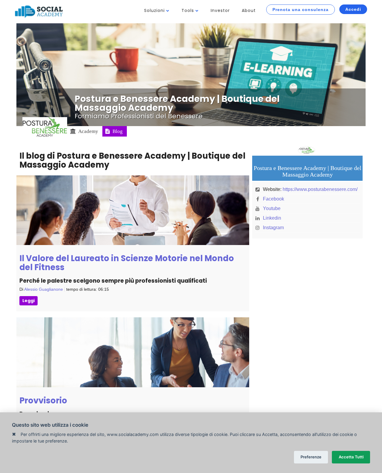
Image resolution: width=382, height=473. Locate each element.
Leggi (28, 301)
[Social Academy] (39, 11)
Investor (220, 10)
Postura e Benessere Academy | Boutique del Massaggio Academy (177, 103)
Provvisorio (43, 400)
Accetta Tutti (351, 456)
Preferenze (311, 456)
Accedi (353, 9)
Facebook (273, 198)
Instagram (273, 227)
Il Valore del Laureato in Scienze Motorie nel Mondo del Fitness (126, 262)
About (249, 10)
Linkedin (272, 218)
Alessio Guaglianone (43, 289)
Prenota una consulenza (300, 9)
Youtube (272, 208)
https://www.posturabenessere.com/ (320, 189)
